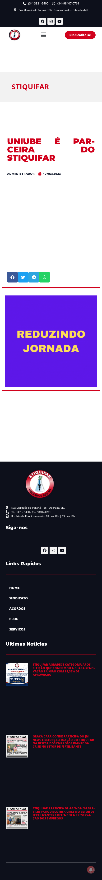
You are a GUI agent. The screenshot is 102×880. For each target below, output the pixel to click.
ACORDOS (17, 608)
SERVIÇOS (17, 629)
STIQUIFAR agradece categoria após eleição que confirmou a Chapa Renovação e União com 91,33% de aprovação (64, 670)
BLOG (13, 619)
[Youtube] (59, 21)
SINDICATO (18, 598)
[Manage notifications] (91, 869)
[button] (44, 35)
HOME (14, 587)
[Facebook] (42, 21)
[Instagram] (51, 21)
